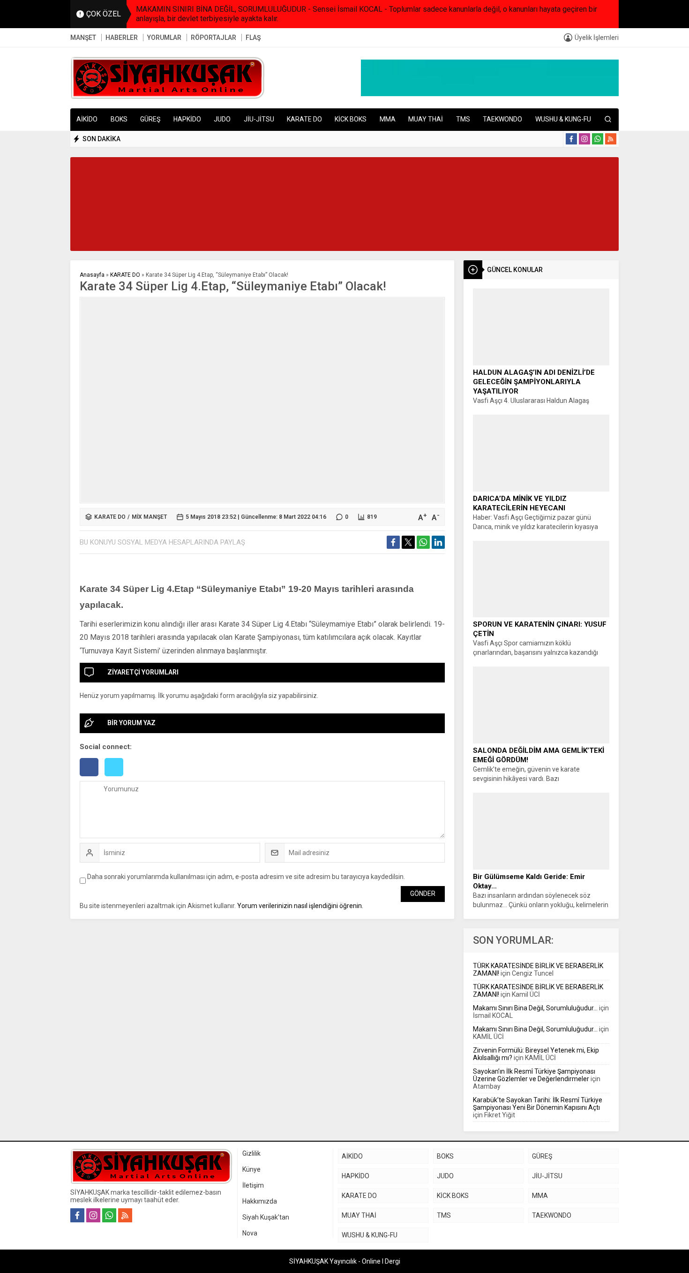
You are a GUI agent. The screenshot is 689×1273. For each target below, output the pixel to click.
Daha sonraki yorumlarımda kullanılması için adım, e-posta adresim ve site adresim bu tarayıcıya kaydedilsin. (246, 876)
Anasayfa (92, 275)
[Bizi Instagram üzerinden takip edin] (584, 138)
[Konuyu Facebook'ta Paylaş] (393, 542)
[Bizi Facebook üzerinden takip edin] (571, 138)
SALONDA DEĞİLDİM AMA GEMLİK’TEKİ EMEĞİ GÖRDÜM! (538, 755)
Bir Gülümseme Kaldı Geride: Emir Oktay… (529, 881)
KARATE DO (125, 275)
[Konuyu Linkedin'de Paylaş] (438, 542)
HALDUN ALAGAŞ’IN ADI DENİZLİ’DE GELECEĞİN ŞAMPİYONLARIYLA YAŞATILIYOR (534, 381)
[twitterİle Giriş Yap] (116, 777)
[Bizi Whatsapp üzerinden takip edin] (597, 138)
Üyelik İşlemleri (597, 37)
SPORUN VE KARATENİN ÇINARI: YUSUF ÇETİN (540, 629)
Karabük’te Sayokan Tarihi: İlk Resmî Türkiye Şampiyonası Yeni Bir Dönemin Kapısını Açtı (537, 1103)
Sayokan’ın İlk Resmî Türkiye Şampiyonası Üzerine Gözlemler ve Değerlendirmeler (534, 1075)
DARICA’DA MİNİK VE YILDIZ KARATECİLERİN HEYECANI (520, 503)
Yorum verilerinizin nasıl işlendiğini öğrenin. (300, 905)
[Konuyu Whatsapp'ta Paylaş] (423, 542)
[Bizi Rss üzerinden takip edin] (610, 138)
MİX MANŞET (149, 517)
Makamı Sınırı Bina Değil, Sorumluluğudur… (535, 1008)
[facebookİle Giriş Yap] (92, 777)
